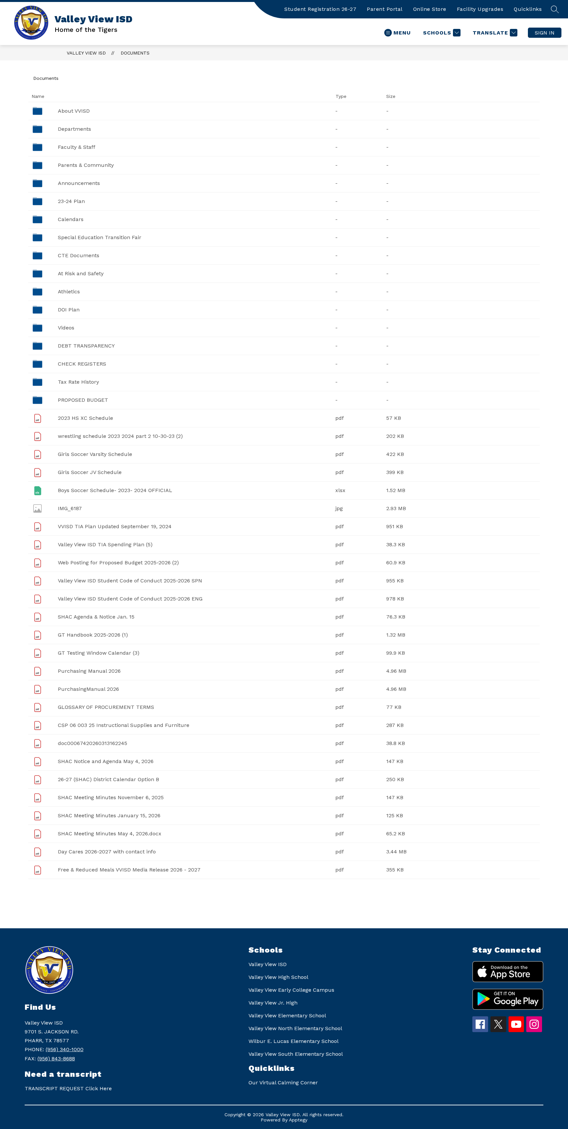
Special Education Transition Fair (99, 237)
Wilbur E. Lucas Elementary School (293, 1041)
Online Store (429, 9)
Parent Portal (385, 9)
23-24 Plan (71, 201)
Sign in (545, 33)
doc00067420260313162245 (92, 743)
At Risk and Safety (81, 273)
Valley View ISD (86, 53)
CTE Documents (78, 255)
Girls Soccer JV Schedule (90, 472)
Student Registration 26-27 (320, 9)
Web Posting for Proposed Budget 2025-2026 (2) (118, 562)
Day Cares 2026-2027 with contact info (107, 851)
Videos (66, 328)
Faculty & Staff (76, 147)
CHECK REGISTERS (82, 364)
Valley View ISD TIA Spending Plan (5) (105, 544)
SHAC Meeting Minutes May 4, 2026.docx (109, 833)
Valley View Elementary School (287, 1015)
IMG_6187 (70, 508)
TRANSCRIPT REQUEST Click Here (68, 1088)
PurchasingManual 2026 (88, 689)
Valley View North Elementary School (295, 1028)
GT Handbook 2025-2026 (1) (93, 635)
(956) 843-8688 (56, 1058)
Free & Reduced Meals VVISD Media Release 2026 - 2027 (129, 870)
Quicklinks (528, 9)
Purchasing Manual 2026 (89, 671)
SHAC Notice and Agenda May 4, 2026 (106, 761)
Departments (74, 129)
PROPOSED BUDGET (83, 400)
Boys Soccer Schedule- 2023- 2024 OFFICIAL (115, 490)
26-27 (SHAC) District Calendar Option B (108, 779)
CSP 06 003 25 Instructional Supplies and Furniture (123, 725)
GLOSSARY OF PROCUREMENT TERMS (106, 707)
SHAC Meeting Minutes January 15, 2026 (109, 815)
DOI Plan (69, 309)
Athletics (69, 291)
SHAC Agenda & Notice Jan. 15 (96, 617)
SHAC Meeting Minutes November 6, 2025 (111, 797)
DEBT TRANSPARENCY (86, 346)
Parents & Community (86, 165)
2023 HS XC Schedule (85, 418)
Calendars (70, 219)
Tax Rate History (78, 382)
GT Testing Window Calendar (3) (98, 653)
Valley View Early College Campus (291, 990)
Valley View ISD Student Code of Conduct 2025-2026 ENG (130, 599)
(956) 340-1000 (64, 1049)
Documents (135, 53)
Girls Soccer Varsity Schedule (95, 454)
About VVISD (74, 111)
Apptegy (298, 1119)
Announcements (79, 183)
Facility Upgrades (480, 9)
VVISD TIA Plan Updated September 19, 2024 (115, 526)
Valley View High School (278, 977)
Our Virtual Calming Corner (283, 1082)
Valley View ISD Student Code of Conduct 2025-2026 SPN (130, 580)
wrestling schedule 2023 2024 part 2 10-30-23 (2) (120, 436)
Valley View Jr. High (272, 1003)
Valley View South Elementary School (295, 1054)
